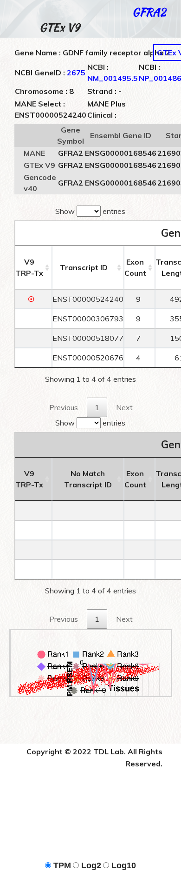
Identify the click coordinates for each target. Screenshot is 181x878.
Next (124, 407)
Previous (63, 407)
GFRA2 (149, 12)
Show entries (90, 211)
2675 (76, 72)
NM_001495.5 (112, 78)
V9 (29, 267)
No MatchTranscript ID (88, 479)
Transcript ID (84, 267)
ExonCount (135, 267)
